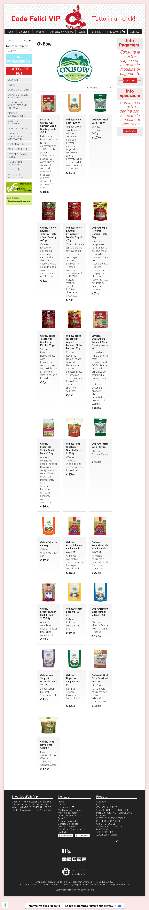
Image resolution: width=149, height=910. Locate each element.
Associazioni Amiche (61, 31)
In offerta (62, 832)
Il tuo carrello (114, 31)
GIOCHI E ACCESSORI (14, 122)
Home (10, 31)
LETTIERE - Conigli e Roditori (18, 155)
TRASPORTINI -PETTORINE (16, 163)
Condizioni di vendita (68, 823)
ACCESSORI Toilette (18, 149)
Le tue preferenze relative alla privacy (89, 905)
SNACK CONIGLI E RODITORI (18, 96)
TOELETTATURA (16, 144)
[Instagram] (69, 851)
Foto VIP (62, 818)
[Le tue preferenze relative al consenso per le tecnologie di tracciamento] (5, 905)
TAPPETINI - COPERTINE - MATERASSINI (15, 136)
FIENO (11, 84)
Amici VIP (40, 31)
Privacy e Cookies (67, 826)
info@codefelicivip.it (119, 884)
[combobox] (99, 87)
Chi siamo (24, 31)
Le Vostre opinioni (67, 815)
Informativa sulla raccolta (44, 905)
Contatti (135, 31)
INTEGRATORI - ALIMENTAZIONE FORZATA (17, 105)
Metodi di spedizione (68, 812)
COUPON (13, 79)
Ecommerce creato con (74, 889)
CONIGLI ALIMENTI (18, 89)
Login (81, 31)
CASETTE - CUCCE (17, 128)
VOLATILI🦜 (14, 169)
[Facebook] (64, 851)
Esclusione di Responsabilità (71, 829)
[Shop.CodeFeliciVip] (74, 19)
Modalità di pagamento (69, 809)
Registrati (95, 31)
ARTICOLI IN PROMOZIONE (16, 176)
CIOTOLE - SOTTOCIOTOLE (16, 114)
